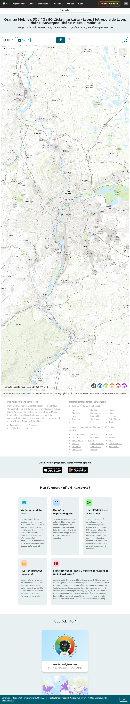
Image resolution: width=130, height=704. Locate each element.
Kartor (31, 4)
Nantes (93, 410)
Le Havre (113, 416)
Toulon (112, 422)
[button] (4, 48)
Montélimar (114, 446)
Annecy (93, 434)
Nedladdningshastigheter (69, 40)
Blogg (80, 4)
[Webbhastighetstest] (65, 645)
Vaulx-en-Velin (115, 443)
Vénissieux (77, 449)
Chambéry (76, 446)
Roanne (93, 449)
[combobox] (9, 40)
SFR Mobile (15, 428)
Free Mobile (15, 425)
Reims (112, 413)
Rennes (112, 410)
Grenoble (76, 437)
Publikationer (44, 4)
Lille (92, 422)
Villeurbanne (77, 440)
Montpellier (95, 416)
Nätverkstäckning (60, 40)
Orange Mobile (50, 412)
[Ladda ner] (52, 469)
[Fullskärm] (125, 40)
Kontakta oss (26, 596)
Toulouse (76, 419)
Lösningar (58, 4)
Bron (111, 440)
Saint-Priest (95, 446)
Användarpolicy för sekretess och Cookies (59, 698)
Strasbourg (95, 413)
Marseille (76, 413)
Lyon (74, 416)
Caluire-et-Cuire (97, 443)
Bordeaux (94, 419)
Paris (74, 410)
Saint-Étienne (115, 419)
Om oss (70, 4)
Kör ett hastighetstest (109, 4)
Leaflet (4, 393)
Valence (75, 443)
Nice (74, 422)
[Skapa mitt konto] (126, 3)
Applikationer (19, 4)
